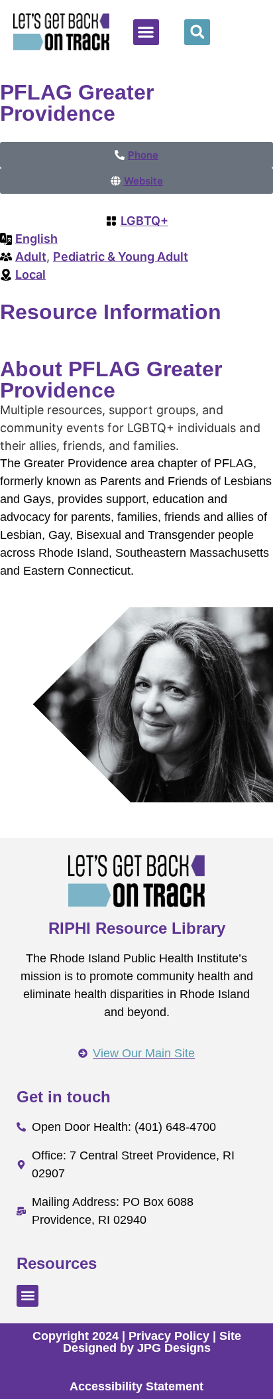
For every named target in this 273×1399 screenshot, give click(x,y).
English (36, 239)
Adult (30, 256)
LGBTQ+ (144, 221)
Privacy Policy (169, 1336)
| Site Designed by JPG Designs (152, 1342)
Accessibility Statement (136, 1386)
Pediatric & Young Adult (120, 256)
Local (30, 274)
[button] (146, 32)
